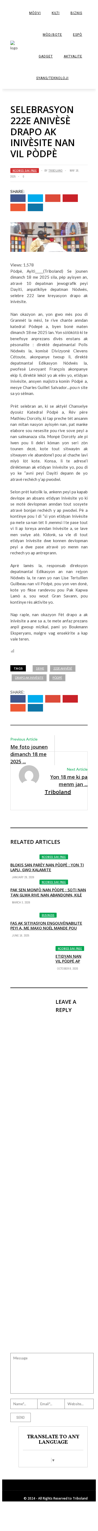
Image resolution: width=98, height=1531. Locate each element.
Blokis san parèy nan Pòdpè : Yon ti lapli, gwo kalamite (47, 867)
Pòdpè (57, 677)
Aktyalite (73, 56)
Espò (77, 35)
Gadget (46, 56)
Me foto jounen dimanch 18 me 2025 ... (29, 754)
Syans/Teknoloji (52, 78)
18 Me (40, 668)
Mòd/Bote (52, 35)
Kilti (56, 13)
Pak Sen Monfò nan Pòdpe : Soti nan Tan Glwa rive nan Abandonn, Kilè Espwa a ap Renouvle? (48, 894)
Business (48, 915)
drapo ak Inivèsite (29, 677)
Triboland (55, 170)
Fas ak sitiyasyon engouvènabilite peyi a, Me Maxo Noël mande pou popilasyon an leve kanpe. (46, 928)
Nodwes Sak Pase (25, 170)
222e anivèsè (62, 668)
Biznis (76, 13)
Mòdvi (35, 13)
